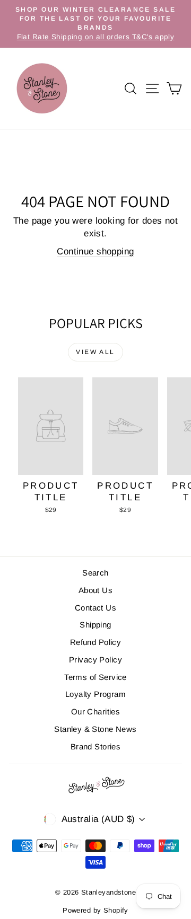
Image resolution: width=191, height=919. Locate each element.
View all (95, 352)
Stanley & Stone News (95, 729)
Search (95, 572)
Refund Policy (95, 642)
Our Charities (95, 711)
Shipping (95, 624)
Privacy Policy (95, 659)
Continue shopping (95, 251)
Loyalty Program (95, 694)
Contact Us (95, 607)
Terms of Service (95, 677)
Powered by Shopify (95, 910)
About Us (95, 590)
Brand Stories (96, 746)
